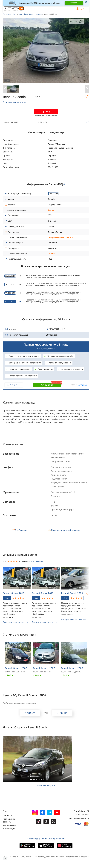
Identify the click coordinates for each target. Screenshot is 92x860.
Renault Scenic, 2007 (16, 668)
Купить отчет (51, 384)
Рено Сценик (29, 14)
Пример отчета (15, 385)
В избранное (21, 530)
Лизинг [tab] (62, 713)
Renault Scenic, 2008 (72, 668)
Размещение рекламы (9, 820)
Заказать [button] (74, 3)
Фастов (39, 14)
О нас (5, 811)
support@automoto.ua (79, 818)
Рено (20, 14)
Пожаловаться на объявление (65, 530)
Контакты (7, 815)
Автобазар (7, 14)
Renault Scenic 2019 (13, 593)
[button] (86, 9)
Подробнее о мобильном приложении (46, 839)
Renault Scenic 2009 (72, 593)
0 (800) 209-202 (81, 811)
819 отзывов (37, 561)
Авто (15, 14)
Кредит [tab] (30, 713)
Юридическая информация (9, 827)
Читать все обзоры (45, 785)
